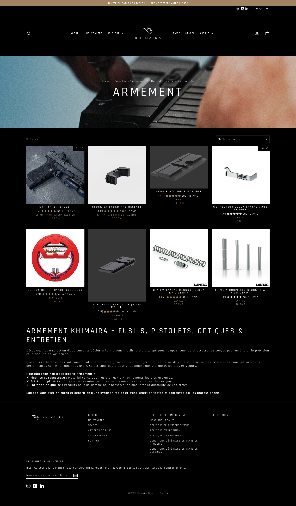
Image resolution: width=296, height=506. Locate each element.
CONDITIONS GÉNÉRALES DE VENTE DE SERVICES (174, 450)
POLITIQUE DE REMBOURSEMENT (170, 425)
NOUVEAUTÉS (94, 33)
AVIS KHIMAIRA (97, 435)
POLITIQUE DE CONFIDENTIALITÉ (169, 415)
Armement (139, 81)
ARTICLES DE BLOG (100, 430)
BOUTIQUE (114, 33)
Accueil (106, 81)
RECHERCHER (220, 415)
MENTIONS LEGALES (162, 420)
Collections (122, 81)
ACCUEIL (76, 33)
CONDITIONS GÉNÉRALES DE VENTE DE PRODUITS (174, 442)
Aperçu (55, 200)
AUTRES (205, 33)
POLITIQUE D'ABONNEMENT (166, 435)
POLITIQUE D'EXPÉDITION (165, 430)
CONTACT (94, 440)
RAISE (176, 33)
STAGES (190, 33)
